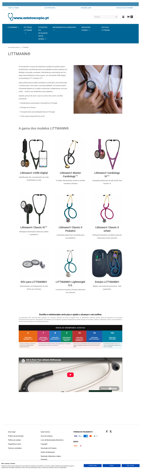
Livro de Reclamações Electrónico (52, 440)
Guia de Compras (46, 436)
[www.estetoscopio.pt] (28, 17)
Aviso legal (11, 432)
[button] (13, 27)
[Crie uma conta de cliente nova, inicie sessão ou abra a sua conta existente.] (123, 17)
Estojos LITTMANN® (107, 281)
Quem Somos (45, 432)
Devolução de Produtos (48, 448)
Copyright (44, 444)
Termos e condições (15, 448)
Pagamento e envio (14, 444)
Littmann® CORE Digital (34, 172)
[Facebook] (107, 432)
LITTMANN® (39, 281)
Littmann (100, 227)
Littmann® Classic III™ (33, 227)
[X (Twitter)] (110, 432)
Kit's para (26, 281)
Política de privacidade (15, 436)
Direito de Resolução (48, 452)
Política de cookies (14, 440)
